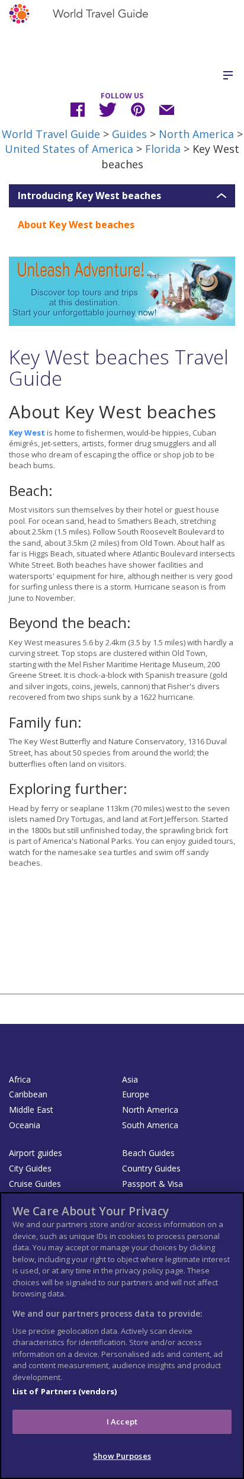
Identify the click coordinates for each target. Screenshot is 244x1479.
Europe (135, 1094)
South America (150, 1125)
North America (196, 134)
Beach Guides (148, 1152)
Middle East (31, 1109)
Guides (129, 134)
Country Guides (151, 1168)
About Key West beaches (76, 224)
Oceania (24, 1125)
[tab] (122, 196)
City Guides (30, 1168)
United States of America (69, 149)
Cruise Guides (35, 1183)
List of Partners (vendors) (64, 1391)
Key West (27, 432)
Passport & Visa (152, 1183)
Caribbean (28, 1094)
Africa (20, 1079)
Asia (130, 1079)
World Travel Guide (51, 134)
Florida (163, 149)
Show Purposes (122, 1456)
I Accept (122, 1421)
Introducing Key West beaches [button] (89, 196)
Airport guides (35, 1152)
